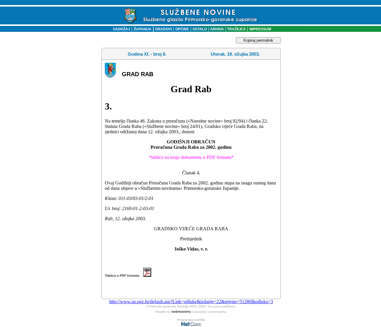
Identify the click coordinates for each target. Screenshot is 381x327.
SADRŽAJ (120, 29)
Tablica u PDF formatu (124, 275)
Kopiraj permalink (258, 40)
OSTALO (200, 29)
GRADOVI (163, 29)
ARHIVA (216, 29)
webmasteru (181, 311)
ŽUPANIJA (143, 29)
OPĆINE (182, 29)
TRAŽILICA (236, 29)
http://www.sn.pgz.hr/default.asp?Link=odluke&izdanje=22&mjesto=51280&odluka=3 (191, 301)
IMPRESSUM (260, 29)
